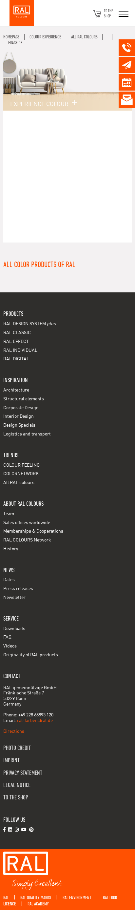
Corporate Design (21, 408)
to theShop (108, 13)
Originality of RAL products (30, 655)
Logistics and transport (27, 434)
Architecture (16, 390)
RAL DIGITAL (16, 359)
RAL (6, 897)
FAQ (7, 637)
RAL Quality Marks (35, 897)
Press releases (18, 588)
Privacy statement (22, 773)
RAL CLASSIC (17, 332)
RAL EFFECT (16, 341)
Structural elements (23, 399)
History (10, 549)
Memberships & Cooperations (33, 531)
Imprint (11, 760)
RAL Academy (38, 903)
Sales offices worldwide (26, 522)
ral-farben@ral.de (35, 720)
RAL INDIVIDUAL (20, 350)
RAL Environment (77, 897)
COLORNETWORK (21, 474)
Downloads (14, 628)
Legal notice (16, 785)
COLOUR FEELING (21, 465)
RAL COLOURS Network (27, 540)
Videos (10, 646)
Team (8, 514)
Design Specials (19, 425)
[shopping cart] (97, 14)
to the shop (15, 797)
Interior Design (18, 416)
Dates (9, 580)
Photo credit (17, 748)
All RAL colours (18, 482)
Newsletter (14, 597)
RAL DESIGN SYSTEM (29, 324)
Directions (13, 731)
